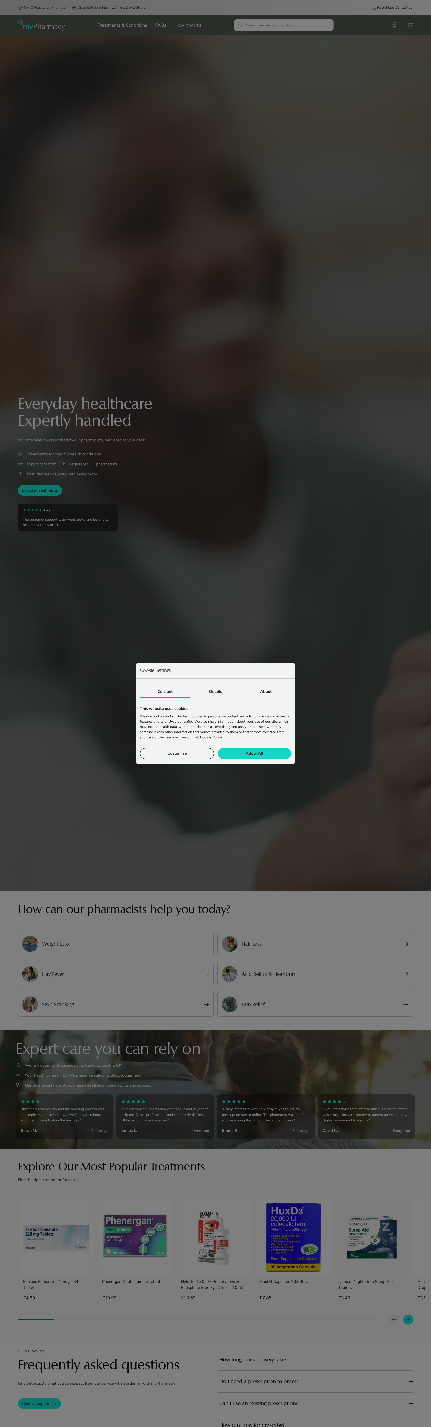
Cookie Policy (211, 737)
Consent (165, 691)
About (266, 691)
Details (215, 691)
